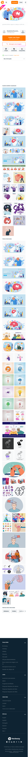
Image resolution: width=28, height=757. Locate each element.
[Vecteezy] (2, 2)
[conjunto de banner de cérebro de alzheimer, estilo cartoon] (5, 631)
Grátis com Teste (14, 38)
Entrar (21, 2)
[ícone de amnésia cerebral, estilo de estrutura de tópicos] (8, 660)
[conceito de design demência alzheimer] (13, 213)
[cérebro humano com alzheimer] (6, 222)
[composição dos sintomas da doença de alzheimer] (13, 182)
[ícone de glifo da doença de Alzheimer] (8, 582)
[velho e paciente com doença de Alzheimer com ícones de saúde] (5, 158)
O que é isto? (16, 55)
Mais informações (7, 58)
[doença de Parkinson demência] (8, 203)
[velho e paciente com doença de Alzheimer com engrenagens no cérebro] (6, 131)
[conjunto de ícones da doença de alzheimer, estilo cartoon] (8, 648)
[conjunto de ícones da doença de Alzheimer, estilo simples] (6, 706)
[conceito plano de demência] (7, 243)
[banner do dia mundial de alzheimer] (8, 257)
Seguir (23, 32)
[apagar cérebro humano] (20, 256)
